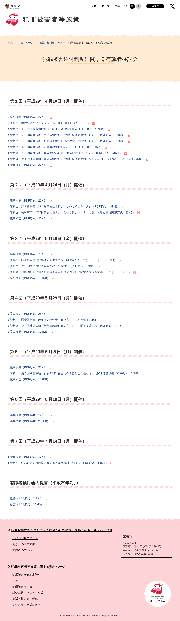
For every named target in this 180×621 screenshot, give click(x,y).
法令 (16, 580)
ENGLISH (155, 6)
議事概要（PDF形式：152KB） (30, 379)
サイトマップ (102, 6)
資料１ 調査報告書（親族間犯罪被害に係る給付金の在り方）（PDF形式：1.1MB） (64, 260)
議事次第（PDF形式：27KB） (29, 116)
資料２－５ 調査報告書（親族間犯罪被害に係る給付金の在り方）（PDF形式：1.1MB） (66, 152)
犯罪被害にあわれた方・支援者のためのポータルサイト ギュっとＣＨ (61, 530)
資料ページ (27, 42)
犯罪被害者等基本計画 (27, 574)
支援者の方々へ (23, 550)
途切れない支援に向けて (28, 604)
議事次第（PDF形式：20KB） (29, 367)
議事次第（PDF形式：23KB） (29, 313)
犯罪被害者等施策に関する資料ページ (38, 567)
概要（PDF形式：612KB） (27, 498)
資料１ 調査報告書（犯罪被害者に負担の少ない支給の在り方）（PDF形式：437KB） (65, 206)
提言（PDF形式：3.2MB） (27, 504)
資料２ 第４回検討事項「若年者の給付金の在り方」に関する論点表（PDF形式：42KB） (67, 325)
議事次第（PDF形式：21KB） (29, 200)
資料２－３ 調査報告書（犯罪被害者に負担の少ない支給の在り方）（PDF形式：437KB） (68, 140)
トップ (10, 42)
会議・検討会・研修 (51, 42)
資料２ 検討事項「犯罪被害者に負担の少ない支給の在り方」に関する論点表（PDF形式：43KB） (73, 212)
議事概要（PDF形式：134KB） (30, 278)
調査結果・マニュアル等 (28, 592)
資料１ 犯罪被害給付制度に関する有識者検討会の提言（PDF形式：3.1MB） (59, 462)
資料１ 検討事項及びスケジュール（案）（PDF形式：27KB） (50, 122)
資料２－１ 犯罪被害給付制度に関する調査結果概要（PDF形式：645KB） (58, 128)
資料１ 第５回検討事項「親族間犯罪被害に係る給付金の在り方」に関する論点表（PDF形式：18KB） (76, 373)
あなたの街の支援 (24, 544)
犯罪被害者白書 (23, 586)
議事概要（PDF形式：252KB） (30, 421)
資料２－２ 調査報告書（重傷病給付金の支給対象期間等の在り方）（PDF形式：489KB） (68, 134)
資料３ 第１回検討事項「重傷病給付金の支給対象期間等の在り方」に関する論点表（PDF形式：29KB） (77, 158)
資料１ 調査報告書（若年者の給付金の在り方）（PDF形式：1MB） (54, 319)
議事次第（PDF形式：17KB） (29, 415)
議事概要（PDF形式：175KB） (30, 331)
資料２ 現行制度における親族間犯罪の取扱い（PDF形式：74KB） (53, 266)
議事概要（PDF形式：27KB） (29, 164)
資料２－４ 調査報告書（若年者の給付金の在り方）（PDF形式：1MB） (57, 146)
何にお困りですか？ (26, 538)
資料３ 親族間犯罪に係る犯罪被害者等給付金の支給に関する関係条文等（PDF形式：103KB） (71, 272)
